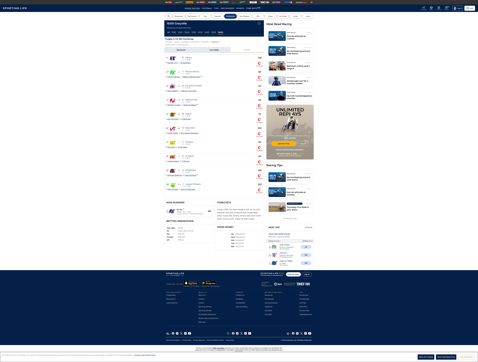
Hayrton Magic (286, 261)
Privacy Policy (186, 340)
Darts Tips (303, 307)
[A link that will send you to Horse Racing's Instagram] (237, 333)
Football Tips (304, 299)
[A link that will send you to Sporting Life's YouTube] (189, 333)
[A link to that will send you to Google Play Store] (210, 284)
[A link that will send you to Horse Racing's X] (241, 333)
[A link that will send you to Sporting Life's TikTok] (185, 333)
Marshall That (191, 100)
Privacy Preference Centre (215, 340)
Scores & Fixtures (271, 303)
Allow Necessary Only (446, 357)
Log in (307, 274)
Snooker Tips (304, 310)
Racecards (269, 295)
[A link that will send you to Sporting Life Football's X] (301, 333)
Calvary (188, 57)
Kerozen (283, 253)
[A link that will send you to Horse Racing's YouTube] (250, 333)
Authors (201, 299)
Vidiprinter (269, 307)
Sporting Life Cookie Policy (145, 355)
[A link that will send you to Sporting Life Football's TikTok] (305, 333)
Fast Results (269, 299)
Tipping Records (305, 314)
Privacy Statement (199, 340)
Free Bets (268, 314)
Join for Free (283, 144)
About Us (202, 295)
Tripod (188, 114)
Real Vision (190, 128)
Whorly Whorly (192, 71)
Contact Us (240, 295)
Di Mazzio (189, 156)
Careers (201, 303)
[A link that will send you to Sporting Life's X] (181, 333)
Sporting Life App (204, 310)
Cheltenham (171, 295)
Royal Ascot (170, 299)
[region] (239, 357)
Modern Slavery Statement (208, 318)
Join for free (293, 274)
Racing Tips (303, 295)
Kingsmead (190, 170)
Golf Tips (302, 303)
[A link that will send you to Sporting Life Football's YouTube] (310, 333)
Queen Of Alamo (193, 184)
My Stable (268, 310)
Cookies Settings (466, 357)
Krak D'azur (285, 245)
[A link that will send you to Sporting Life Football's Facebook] (293, 333)
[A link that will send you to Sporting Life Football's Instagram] (297, 333)
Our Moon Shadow (193, 86)
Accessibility (240, 303)
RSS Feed (201, 322)
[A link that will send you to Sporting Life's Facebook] (173, 333)
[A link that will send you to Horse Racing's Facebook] (233, 333)
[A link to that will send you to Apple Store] (191, 284)
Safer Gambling (241, 307)
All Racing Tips (290, 218)
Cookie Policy (230, 340)
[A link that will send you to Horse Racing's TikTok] (245, 333)
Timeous (189, 142)
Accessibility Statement (207, 314)
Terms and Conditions (173, 340)
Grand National (172, 303)
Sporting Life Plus (204, 307)
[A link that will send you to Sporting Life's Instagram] (177, 333)
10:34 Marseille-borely (279, 234)
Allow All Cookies (426, 357)
